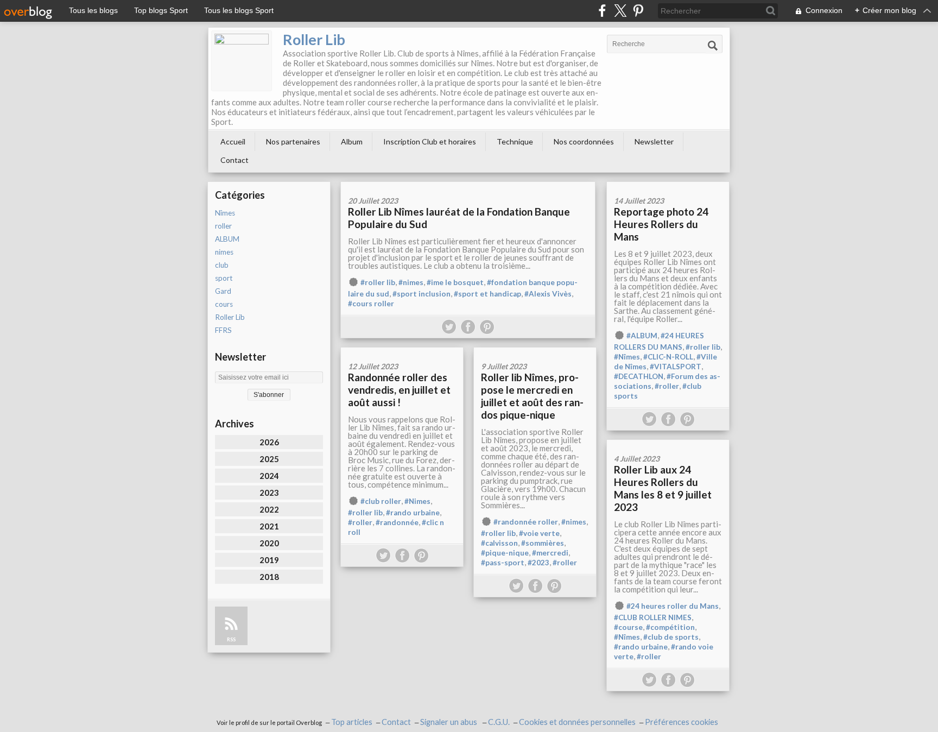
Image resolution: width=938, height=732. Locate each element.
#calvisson (499, 543)
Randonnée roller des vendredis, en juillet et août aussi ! (399, 389)
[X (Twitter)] (620, 10)
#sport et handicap (487, 293)
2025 (269, 459)
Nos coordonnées (584, 141)
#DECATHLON (638, 376)
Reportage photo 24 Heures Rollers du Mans (661, 224)
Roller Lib (314, 39)
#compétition (670, 627)
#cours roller (371, 303)
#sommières (542, 543)
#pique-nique (505, 552)
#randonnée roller (525, 522)
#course (628, 627)
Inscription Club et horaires (429, 141)
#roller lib (377, 282)
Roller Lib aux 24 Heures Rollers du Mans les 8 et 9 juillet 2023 (663, 488)
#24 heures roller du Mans (672, 606)
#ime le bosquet (455, 282)
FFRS (223, 330)
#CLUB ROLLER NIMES (653, 617)
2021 (269, 526)
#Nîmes (627, 356)
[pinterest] (638, 10)
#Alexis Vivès (548, 293)
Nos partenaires (293, 141)
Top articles (351, 722)
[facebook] (602, 10)
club (222, 265)
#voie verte (539, 533)
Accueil (232, 141)
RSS (231, 639)
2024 (269, 476)
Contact (234, 160)
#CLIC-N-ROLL (668, 356)
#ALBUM (641, 335)
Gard (223, 291)
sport (223, 278)
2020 (269, 543)
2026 (269, 442)
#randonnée (397, 522)
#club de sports (671, 637)
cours (224, 304)
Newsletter (654, 141)
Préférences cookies (681, 722)
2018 (269, 577)
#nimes (410, 282)
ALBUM (227, 239)
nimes (224, 252)
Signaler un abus (449, 722)
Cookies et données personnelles (577, 722)
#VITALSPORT (675, 366)
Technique (515, 141)
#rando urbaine (413, 512)
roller (223, 226)
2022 (269, 509)
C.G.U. (499, 722)
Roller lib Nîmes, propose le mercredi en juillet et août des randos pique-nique (532, 396)
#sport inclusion (421, 293)
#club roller (380, 501)
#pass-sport (502, 562)
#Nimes (417, 501)
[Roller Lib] (241, 60)
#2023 (538, 562)
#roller (667, 386)
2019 (269, 560)
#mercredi (550, 552)
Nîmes (225, 213)
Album (352, 141)
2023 (269, 492)
